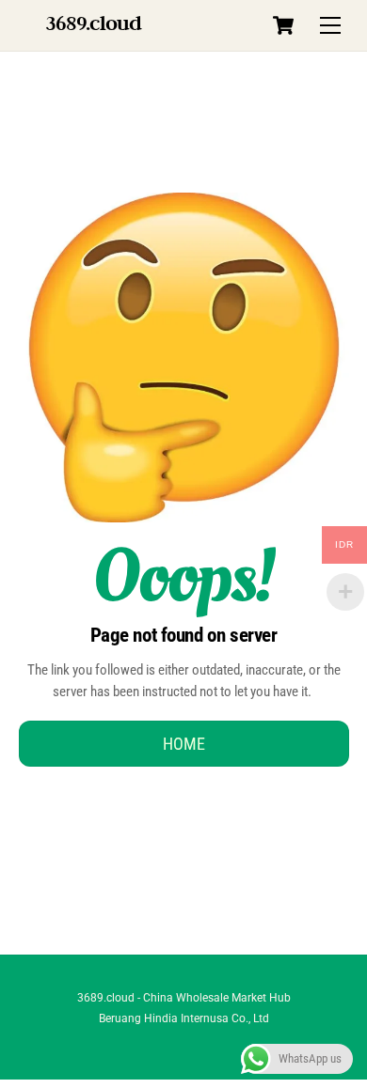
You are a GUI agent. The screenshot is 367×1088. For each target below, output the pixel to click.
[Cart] (283, 25)
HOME (184, 744)
